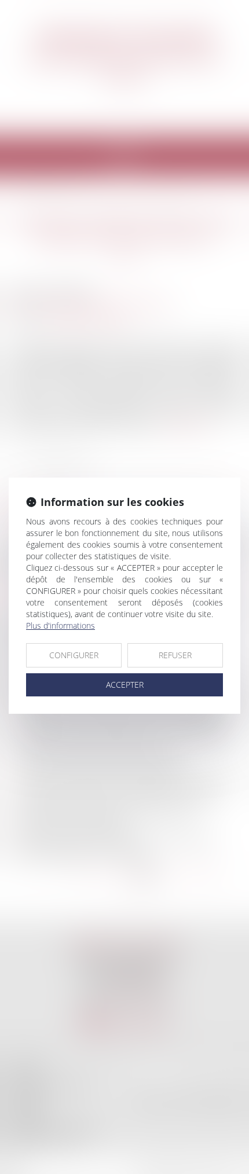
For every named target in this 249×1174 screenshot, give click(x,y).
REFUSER (175, 655)
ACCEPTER (125, 684)
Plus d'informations (60, 625)
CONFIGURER (73, 655)
